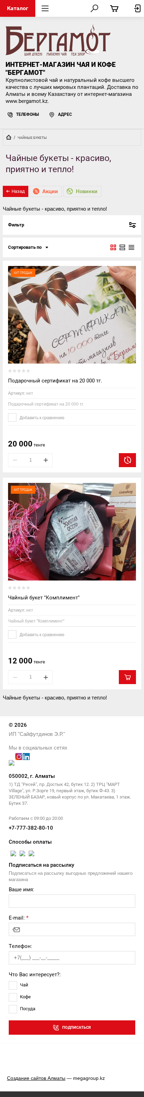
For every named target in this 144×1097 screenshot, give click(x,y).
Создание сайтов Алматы (36, 1078)
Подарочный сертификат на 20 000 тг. (55, 381)
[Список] (122, 247)
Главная (9, 137)
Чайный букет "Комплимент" (44, 598)
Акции (50, 191)
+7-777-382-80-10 (31, 828)
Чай (24, 984)
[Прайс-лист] (131, 247)
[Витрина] (113, 247)
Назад (18, 191)
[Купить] (127, 677)
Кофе (25, 996)
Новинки (87, 191)
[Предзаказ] (127, 460)
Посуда (27, 1008)
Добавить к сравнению (41, 417)
